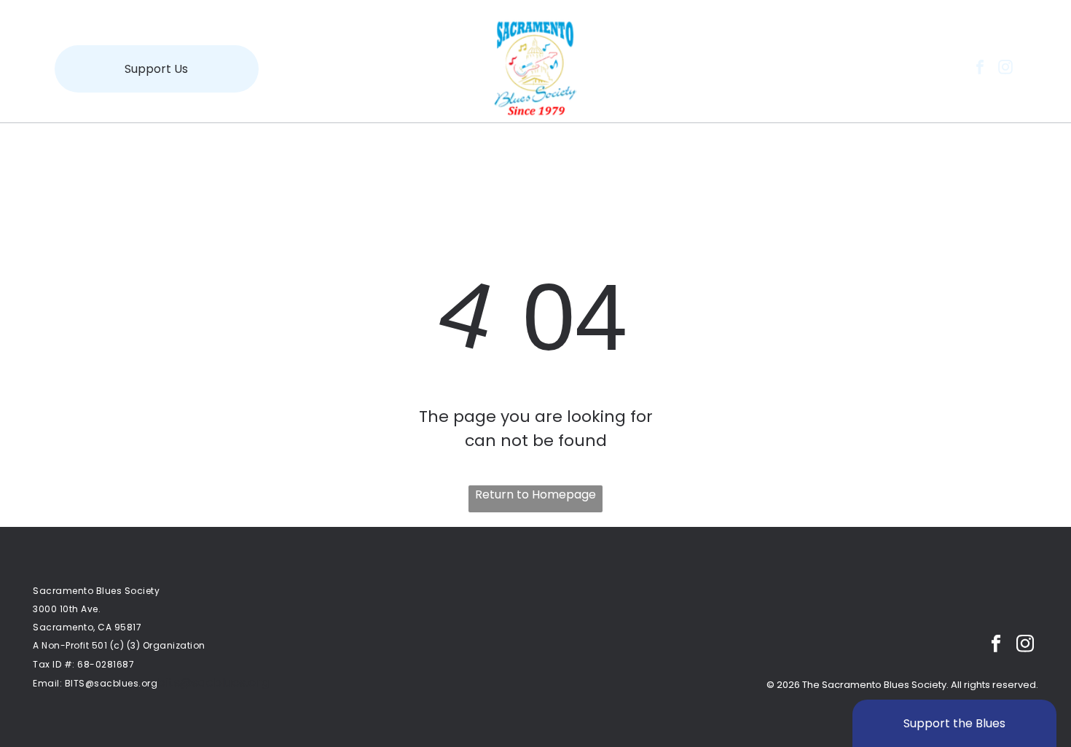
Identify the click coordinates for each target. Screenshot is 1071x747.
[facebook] (980, 69)
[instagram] (1005, 69)
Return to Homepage (535, 494)
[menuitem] (216, 147)
